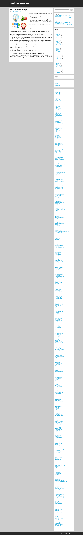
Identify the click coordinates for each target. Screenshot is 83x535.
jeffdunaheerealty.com (58, 422)
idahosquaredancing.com (59, 188)
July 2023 (57, 60)
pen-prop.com (57, 416)
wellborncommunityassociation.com (60, 146)
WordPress (66, 533)
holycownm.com (57, 359)
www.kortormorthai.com (58, 428)
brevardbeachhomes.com (59, 171)
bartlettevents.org (58, 152)
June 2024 (57, 48)
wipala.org (56, 251)
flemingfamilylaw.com (58, 509)
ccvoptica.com (57, 450)
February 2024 (58, 52)
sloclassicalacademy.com (59, 278)
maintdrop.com (57, 135)
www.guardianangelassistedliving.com (61, 481)
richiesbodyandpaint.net (59, 95)
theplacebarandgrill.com (59, 371)
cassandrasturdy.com (58, 260)
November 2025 (58, 36)
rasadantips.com (57, 107)
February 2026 (58, 33)
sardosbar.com (57, 191)
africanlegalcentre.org (58, 297)
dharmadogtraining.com (59, 518)
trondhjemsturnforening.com (59, 482)
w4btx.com (56, 210)
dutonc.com (57, 329)
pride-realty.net (57, 498)
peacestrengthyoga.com (59, 423)
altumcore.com (57, 387)
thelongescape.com (58, 330)
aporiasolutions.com (58, 393)
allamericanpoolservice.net (59, 227)
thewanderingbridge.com (59, 317)
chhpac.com (57, 517)
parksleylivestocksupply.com (59, 247)
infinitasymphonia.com (58, 296)
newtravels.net (57, 114)
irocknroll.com (57, 186)
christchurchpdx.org (58, 289)
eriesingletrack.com (58, 201)
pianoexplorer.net (58, 466)
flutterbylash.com (57, 501)
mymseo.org (57, 516)
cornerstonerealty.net (58, 461)
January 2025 (58, 41)
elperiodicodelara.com (58, 94)
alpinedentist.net (57, 139)
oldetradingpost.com (58, 158)
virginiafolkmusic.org (58, 232)
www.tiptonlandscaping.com (59, 447)
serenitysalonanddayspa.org (59, 101)
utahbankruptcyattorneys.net (59, 185)
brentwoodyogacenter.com (59, 446)
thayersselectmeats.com (59, 392)
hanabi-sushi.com (58, 453)
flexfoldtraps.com (58, 425)
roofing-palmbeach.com (59, 175)
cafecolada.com (57, 263)
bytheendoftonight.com (58, 255)
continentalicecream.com (59, 285)
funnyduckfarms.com (58, 503)
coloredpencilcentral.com (59, 179)
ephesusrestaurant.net (58, 472)
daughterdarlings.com (58, 98)
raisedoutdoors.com (58, 182)
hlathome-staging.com (58, 220)
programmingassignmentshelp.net (60, 112)
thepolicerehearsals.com (59, 274)
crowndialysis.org (57, 225)
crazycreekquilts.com (58, 286)
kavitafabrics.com (58, 357)
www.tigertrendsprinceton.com (60, 417)
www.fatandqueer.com (58, 429)
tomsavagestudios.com (58, 230)
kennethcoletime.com (58, 319)
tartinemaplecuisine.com (59, 322)
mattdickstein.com (58, 407)
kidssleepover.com (58, 113)
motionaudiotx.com (58, 519)
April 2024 (57, 50)
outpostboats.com (58, 254)
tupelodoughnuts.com (58, 204)
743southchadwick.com (58, 173)
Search (56, 9)
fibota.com (56, 478)
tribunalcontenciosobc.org (59, 277)
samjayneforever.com (58, 490)
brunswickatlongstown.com (59, 321)
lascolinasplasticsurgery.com (59, 442)
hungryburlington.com (58, 320)
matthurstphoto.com (58, 491)
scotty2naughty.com (58, 306)
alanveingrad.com (58, 337)
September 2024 (58, 44)
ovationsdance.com (58, 233)
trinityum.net (57, 468)
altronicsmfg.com (58, 109)
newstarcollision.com (58, 215)
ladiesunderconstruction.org (59, 159)
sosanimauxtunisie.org (58, 137)
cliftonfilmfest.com (58, 180)
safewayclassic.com (58, 117)
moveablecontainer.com (59, 153)
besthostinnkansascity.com (59, 524)
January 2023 (58, 67)
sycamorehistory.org (58, 460)
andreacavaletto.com (58, 246)
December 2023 (58, 55)
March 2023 (58, 65)
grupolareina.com (58, 154)
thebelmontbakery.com (58, 116)
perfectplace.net (57, 240)
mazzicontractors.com (58, 469)
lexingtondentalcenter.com (59, 223)
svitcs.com (56, 384)
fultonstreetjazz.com (58, 151)
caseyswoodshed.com (58, 378)
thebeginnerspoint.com (58, 266)
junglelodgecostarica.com (19, 3)
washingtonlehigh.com (58, 451)
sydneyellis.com (57, 224)
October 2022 (58, 71)
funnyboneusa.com (58, 354)
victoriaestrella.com (58, 364)
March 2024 (58, 51)
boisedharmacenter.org (58, 248)
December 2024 (58, 42)
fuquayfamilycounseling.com (59, 512)
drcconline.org (57, 370)
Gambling (57, 77)
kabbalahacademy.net (58, 212)
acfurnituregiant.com (58, 103)
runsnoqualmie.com (58, 435)
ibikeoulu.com (57, 312)
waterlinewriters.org (58, 398)
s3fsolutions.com (57, 169)
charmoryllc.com (57, 269)
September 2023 (58, 58)
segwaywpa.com (57, 394)
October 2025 (58, 37)
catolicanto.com (57, 237)
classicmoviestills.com (58, 262)
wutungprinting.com (58, 340)
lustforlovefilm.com (58, 293)
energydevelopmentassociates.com (60, 167)
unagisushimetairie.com (59, 127)
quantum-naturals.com (58, 487)
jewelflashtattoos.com (58, 128)
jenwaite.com (57, 504)
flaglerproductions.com (58, 283)
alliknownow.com (57, 275)
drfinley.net (57, 508)
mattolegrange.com (58, 332)
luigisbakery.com (57, 452)
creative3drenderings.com (59, 401)
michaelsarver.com (58, 218)
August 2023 (58, 59)
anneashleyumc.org (58, 430)
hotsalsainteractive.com (58, 100)
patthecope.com (57, 383)
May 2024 (57, 49)
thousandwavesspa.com (58, 365)
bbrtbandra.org (57, 130)
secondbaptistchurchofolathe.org (60, 515)
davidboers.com (57, 405)
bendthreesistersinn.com (59, 351)
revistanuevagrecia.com (59, 304)
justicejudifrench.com (58, 315)
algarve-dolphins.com (58, 336)
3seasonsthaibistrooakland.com (60, 241)
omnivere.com (57, 106)
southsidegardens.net (58, 467)
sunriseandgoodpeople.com (59, 349)
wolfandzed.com (57, 454)
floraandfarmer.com (58, 168)
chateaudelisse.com (58, 145)
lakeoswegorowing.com (58, 511)
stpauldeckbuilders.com (58, 432)
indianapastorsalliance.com (59, 376)
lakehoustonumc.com (58, 409)
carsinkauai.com (57, 495)
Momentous (72, 533)
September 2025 (58, 38)
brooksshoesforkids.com (58, 391)
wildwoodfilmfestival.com (59, 147)
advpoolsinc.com (57, 373)
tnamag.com (57, 390)
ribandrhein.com (57, 234)
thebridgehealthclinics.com (59, 396)
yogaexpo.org (57, 244)
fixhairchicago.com (58, 379)
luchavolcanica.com (58, 358)
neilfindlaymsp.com (58, 368)
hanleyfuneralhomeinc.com (59, 207)
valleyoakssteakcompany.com (59, 377)
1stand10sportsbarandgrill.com (60, 209)
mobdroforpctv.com (58, 259)
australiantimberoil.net (58, 161)
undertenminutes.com (58, 105)
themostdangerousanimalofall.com (60, 273)
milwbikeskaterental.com (59, 342)
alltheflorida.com (57, 493)
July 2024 (57, 47)
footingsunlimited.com (58, 434)
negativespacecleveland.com (59, 347)
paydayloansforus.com (58, 115)
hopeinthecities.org (58, 256)
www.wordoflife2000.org (59, 187)
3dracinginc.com (57, 270)
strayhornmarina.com (58, 282)
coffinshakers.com (58, 313)
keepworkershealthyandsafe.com (60, 123)
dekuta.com (57, 456)
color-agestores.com (58, 249)
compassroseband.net (58, 386)
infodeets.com (57, 99)
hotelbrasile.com (57, 150)
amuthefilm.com (57, 292)
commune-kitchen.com (58, 291)
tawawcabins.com (58, 189)
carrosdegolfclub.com (58, 166)
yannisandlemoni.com (58, 197)
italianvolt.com (57, 193)
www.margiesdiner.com (58, 437)
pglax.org (56, 346)
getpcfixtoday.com (58, 129)
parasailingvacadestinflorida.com (60, 497)
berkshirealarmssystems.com (59, 194)
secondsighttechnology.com (59, 217)
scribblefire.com (57, 242)
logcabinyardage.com (58, 403)
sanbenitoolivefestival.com (59, 261)
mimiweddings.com (58, 523)
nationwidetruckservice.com (59, 361)
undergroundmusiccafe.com (59, 526)
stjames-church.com (58, 305)
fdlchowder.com (57, 438)
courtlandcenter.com (58, 366)
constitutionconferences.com (59, 381)
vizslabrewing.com (58, 195)
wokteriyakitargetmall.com (59, 222)
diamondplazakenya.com (59, 483)
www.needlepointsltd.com (59, 439)
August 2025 (58, 40)
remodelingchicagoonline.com (60, 445)
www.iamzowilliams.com (59, 464)
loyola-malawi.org (58, 252)
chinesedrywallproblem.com (59, 350)
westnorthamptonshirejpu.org (59, 149)
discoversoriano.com (58, 264)
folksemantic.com (58, 190)
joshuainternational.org (58, 414)
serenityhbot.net (57, 413)
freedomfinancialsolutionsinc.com (60, 424)
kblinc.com (56, 200)
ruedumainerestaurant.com (59, 300)
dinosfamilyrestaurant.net (59, 163)
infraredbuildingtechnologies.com (60, 164)
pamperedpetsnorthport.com (59, 202)
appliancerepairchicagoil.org (59, 120)
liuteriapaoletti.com (58, 348)
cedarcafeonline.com (58, 102)
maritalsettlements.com (58, 341)
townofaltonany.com (58, 344)
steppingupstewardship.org (59, 449)
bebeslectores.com (58, 160)
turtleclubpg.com (57, 362)
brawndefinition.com (58, 284)
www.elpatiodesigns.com (59, 475)
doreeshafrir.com (57, 307)
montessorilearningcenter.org (59, 488)
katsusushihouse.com (58, 298)
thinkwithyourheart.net (58, 183)
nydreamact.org (57, 125)
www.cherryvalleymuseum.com (60, 156)
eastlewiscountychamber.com (59, 276)
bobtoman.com (57, 136)
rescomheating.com (58, 522)
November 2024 (58, 43)
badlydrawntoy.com (58, 408)
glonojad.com (57, 303)
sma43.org (56, 444)
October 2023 (58, 57)
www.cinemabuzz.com (58, 457)
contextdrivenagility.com (59, 311)
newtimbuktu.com (58, 108)
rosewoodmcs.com (58, 459)
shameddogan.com (58, 399)
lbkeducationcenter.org (58, 238)
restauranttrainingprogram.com (60, 226)
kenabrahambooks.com (58, 290)
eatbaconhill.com (57, 110)
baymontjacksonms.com (59, 343)
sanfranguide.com (58, 268)
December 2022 (58, 69)
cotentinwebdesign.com (59, 157)
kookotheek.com (57, 142)
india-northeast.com (58, 174)
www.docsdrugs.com (58, 436)
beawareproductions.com (59, 310)
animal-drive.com (58, 388)
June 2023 (57, 62)
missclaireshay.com (58, 92)
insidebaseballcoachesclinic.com (60, 494)
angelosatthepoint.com (58, 374)
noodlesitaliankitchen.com (59, 124)
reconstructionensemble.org (59, 356)
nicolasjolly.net (57, 295)
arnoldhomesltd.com (58, 178)
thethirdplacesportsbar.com (59, 471)
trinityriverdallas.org (58, 239)
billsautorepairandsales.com (59, 486)
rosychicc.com (57, 253)
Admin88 (20, 11)
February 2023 (58, 66)
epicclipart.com (57, 132)
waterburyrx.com (57, 372)
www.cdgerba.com (58, 479)
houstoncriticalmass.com (59, 271)
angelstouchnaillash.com (59, 211)
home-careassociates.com (59, 245)
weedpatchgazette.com (58, 198)
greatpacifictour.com (58, 363)
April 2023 (58, 64)
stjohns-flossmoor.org (58, 352)
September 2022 (58, 72)
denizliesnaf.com (57, 380)
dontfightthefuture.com (58, 176)
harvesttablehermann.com (59, 165)
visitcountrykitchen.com (59, 335)
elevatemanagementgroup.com (60, 505)
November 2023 (58, 56)
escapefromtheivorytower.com (60, 172)
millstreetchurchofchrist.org (59, 496)
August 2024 (58, 45)
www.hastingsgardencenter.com (60, 465)
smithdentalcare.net (58, 525)
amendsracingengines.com (59, 427)
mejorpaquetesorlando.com (59, 208)
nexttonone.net (57, 412)
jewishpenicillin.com (58, 229)
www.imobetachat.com (58, 406)
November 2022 (58, 70)
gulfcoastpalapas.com (58, 395)
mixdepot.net (57, 458)
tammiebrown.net (58, 328)
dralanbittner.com (58, 196)
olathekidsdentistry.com (58, 205)
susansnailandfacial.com (59, 415)
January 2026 (58, 34)
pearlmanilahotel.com (58, 134)
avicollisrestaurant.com (58, 369)
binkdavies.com (57, 288)
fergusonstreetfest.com (58, 489)
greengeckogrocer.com (58, 219)
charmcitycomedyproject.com (59, 308)
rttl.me (56, 520)
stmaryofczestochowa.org (59, 314)
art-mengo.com (57, 326)
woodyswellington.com (58, 473)
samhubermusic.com (58, 527)
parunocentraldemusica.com (59, 480)
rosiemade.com (57, 203)
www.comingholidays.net (59, 267)
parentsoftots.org (57, 400)
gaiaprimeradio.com (58, 327)
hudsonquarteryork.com (58, 476)
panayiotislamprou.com (58, 143)
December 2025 (58, 35)
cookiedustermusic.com (58, 355)
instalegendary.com (58, 122)
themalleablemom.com (58, 318)
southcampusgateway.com (59, 144)
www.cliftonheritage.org (58, 443)
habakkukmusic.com (58, 410)
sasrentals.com (57, 216)
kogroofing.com (57, 138)
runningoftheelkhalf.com (59, 421)
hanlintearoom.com (58, 502)
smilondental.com (58, 213)
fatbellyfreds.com (57, 474)
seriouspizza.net (57, 385)
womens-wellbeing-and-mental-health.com (62, 231)
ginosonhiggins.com (58, 339)
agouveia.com (57, 513)
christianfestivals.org (58, 334)
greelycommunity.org (58, 299)
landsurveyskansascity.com (59, 431)
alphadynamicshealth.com (59, 500)
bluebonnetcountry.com (59, 131)
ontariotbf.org (57, 121)
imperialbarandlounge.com (59, 181)
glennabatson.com (58, 281)
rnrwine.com (57, 510)
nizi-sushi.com (57, 325)
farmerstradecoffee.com (59, 402)
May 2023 (57, 63)
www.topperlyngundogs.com (59, 420)
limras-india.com (57, 93)
